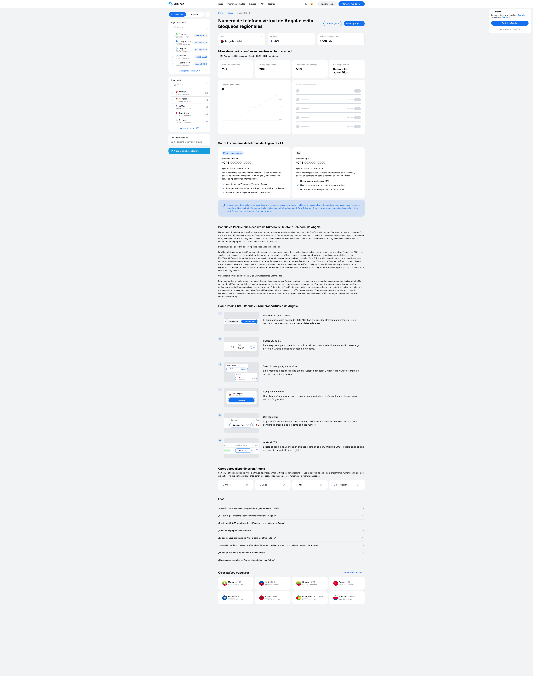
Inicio (220, 13)
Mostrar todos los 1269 (189, 71)
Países (230, 13)
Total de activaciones (231, 85)
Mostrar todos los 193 (189, 128)
